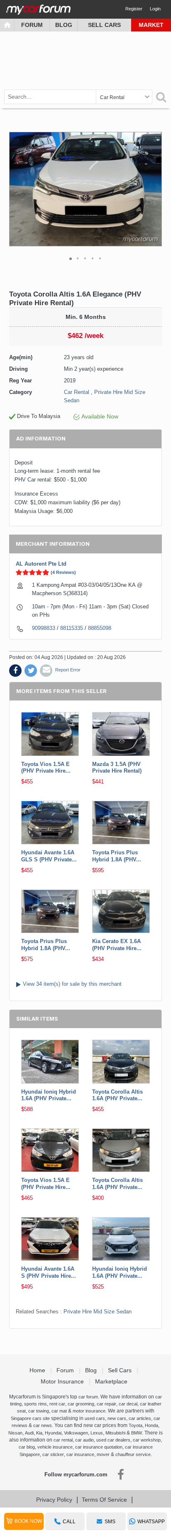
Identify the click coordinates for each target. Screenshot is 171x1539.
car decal (128, 1403)
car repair (106, 1403)
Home (38, 1370)
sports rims (35, 1403)
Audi (29, 1432)
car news (42, 1425)
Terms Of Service (104, 1499)
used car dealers (113, 1439)
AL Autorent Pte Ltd (41, 564)
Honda (151, 1425)
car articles (140, 1418)
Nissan (15, 1432)
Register (133, 8)
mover (103, 1454)
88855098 (99, 628)
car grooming (81, 1403)
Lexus (96, 1432)
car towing (38, 1410)
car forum (88, 1396)
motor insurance (89, 1410)
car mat (59, 1410)
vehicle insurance (55, 1446)
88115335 (71, 628)
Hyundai (53, 1432)
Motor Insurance (63, 1381)
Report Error (68, 669)
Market (151, 25)
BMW (136, 1432)
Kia (39, 1432)
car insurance (80, 1454)
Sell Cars (104, 25)
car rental (63, 1439)
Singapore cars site (30, 1418)
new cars (116, 1418)
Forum (32, 25)
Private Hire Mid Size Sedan (98, 1311)
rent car (57, 1403)
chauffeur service (133, 1454)
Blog (63, 25)
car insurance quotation (98, 1446)
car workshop (147, 1439)
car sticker (53, 1454)
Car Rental (76, 392)
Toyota (135, 1425)
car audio (84, 1439)
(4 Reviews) (63, 572)
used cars (95, 1418)
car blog (27, 1446)
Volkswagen (76, 1432)
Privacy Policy (54, 1499)
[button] (154, 189)
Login (155, 8)
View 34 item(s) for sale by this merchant (72, 984)
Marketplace (112, 1381)
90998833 (43, 628)
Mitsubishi (115, 1432)
